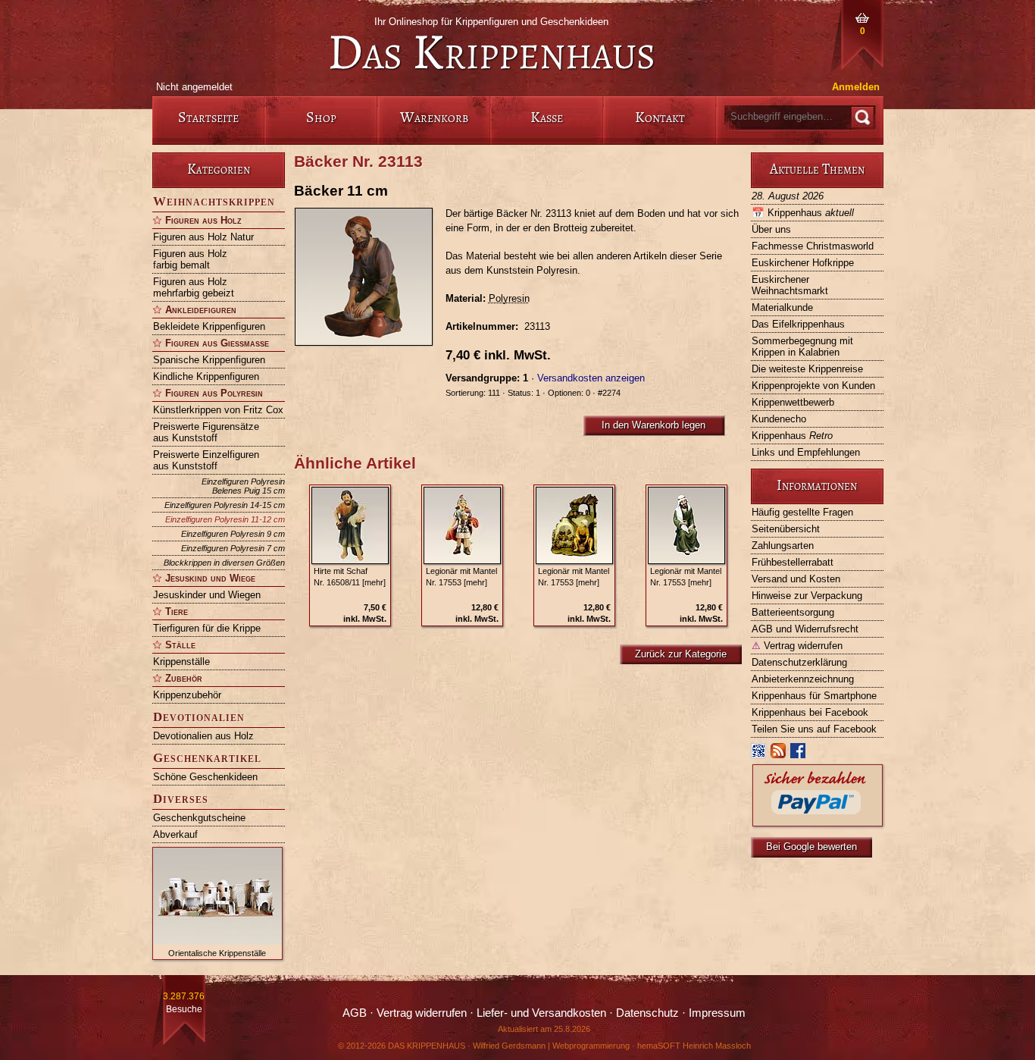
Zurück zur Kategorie (681, 654)
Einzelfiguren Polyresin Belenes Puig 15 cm (243, 486)
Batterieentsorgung (793, 612)
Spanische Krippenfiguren (209, 359)
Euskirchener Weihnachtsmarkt (790, 285)
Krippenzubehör (187, 695)
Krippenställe (181, 661)
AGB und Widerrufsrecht (805, 629)
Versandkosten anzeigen (591, 378)
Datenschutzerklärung (799, 662)
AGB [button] (354, 1013)
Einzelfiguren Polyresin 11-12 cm (225, 519)
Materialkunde (782, 307)
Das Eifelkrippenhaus (798, 324)
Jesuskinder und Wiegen (207, 595)
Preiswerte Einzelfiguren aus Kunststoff (206, 460)
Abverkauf (175, 834)
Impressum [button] (717, 1013)
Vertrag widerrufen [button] (422, 1013)
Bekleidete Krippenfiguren (209, 326)
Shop (321, 117)
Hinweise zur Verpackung (807, 595)
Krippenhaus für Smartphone (814, 695)
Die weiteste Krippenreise (807, 369)
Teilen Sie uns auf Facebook (814, 729)
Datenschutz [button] (647, 1013)
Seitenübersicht (786, 529)
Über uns (771, 229)
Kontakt (660, 117)
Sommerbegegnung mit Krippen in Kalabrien (802, 346)
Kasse (546, 117)
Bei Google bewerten (811, 846)
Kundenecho (779, 419)
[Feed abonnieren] (779, 754)
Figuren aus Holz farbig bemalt (190, 259)
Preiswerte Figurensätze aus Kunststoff (206, 432)
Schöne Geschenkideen (205, 776)
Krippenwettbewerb (793, 402)
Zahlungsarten (783, 545)
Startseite (208, 117)
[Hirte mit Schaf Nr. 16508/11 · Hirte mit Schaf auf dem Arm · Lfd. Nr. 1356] (350, 525)
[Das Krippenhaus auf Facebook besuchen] (798, 754)
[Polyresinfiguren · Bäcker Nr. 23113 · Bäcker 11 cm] (370, 277)
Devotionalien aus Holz (203, 736)
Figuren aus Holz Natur (203, 237)
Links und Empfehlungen (806, 452)
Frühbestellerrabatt (792, 562)
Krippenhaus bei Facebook (810, 712)
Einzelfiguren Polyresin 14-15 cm (224, 505)
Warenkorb (434, 117)
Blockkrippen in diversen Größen (224, 562)
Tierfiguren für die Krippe (207, 628)
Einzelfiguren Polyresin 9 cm (233, 533)
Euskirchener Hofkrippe (803, 262)
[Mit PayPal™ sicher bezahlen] (817, 822)
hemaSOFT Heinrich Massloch (694, 1045)
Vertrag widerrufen (797, 645)
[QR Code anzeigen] (759, 754)
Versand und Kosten (796, 579)
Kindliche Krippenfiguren (206, 376)
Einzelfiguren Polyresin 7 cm (233, 548)
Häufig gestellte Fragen (802, 512)
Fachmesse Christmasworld (813, 246)
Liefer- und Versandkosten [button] (541, 1013)
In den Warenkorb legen (653, 425)
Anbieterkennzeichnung (803, 679)
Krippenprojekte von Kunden (813, 385)
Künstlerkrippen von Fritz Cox (218, 410)
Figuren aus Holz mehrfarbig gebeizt (193, 287)
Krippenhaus (803, 212)
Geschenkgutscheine (199, 817)
